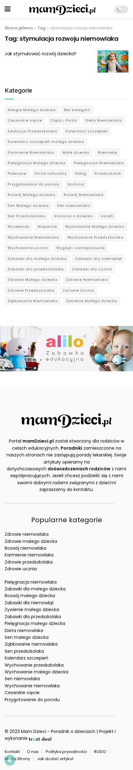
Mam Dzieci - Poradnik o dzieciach (58, 731)
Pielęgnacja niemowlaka (31, 582)
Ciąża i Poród (63, 120)
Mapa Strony (17, 759)
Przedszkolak (108, 173)
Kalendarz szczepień (87, 131)
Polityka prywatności (66, 752)
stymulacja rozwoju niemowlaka (81, 28)
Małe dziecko (75, 152)
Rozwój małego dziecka (30, 596)
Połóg (80, 173)
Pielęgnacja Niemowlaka (99, 162)
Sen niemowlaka (73, 205)
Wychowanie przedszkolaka (34, 665)
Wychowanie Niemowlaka (33, 237)
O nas (33, 752)
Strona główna (19, 28)
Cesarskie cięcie (25, 120)
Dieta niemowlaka (24, 630)
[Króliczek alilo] (66, 348)
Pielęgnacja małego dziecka (35, 623)
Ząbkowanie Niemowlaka (33, 300)
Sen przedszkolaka (24, 651)
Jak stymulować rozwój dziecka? (40, 53)
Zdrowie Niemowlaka (87, 279)
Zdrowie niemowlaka (27, 534)
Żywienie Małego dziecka (91, 300)
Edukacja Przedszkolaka (32, 131)
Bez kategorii (77, 109)
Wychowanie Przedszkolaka (95, 237)
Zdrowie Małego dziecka (33, 279)
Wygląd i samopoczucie (80, 247)
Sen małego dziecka (27, 637)
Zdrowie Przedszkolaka (31, 290)
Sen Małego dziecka (28, 205)
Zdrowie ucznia (21, 569)
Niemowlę (107, 152)
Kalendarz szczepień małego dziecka (46, 141)
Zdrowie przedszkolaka (29, 562)
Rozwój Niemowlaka (84, 194)
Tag (41, 28)
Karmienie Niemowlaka (31, 152)
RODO (100, 752)
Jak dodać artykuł (55, 759)
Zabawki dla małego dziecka (37, 258)
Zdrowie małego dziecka (31, 541)
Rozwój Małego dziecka (31, 194)
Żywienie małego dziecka (32, 609)
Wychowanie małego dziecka (36, 672)
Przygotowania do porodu (33, 184)
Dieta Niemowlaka (103, 120)
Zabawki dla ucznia (92, 269)
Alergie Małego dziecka (32, 109)
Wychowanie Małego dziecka (94, 226)
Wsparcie (47, 226)
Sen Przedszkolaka (27, 216)
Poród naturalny (51, 173)
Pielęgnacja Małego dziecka (37, 162)
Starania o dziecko (73, 216)
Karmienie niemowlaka (29, 555)
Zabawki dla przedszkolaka (36, 269)
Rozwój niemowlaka (25, 548)
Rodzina (76, 184)
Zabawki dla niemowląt (98, 258)
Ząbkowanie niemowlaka (31, 644)
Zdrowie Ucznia (78, 290)
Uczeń (107, 216)
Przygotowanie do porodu (32, 700)
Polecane (17, 173)
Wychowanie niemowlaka (32, 686)
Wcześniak (18, 226)
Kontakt (12, 752)
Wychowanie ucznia (28, 247)
